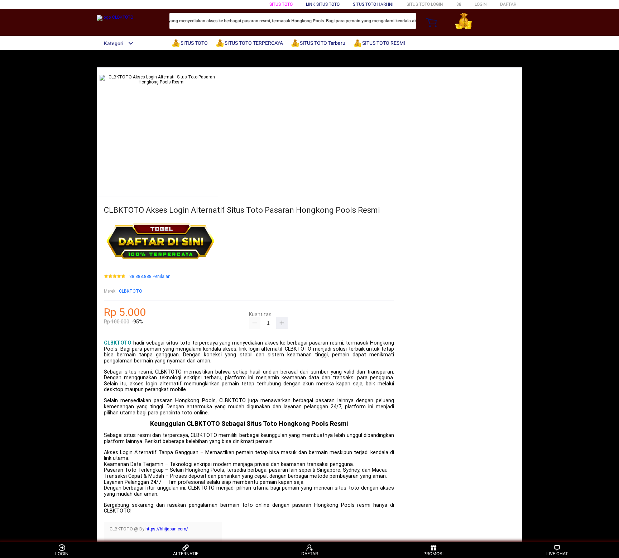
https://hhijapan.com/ (166, 528)
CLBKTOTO (130, 291)
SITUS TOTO (281, 4)
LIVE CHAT (557, 553)
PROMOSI (433, 553)
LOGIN (481, 4)
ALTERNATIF (185, 553)
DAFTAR (508, 4)
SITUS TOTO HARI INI (373, 4)
